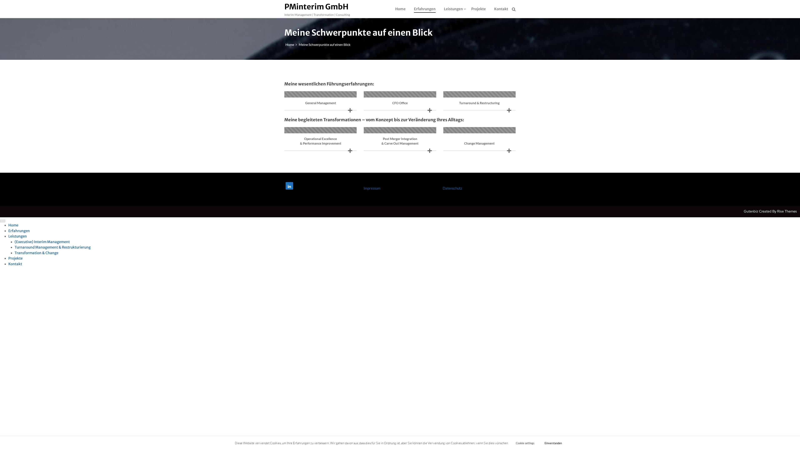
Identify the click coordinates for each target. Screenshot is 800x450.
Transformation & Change (36, 253)
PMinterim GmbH (316, 6)
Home (400, 9)
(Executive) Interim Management (42, 242)
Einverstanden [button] (553, 443)
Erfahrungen (425, 9)
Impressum (372, 188)
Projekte (478, 9)
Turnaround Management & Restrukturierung (53, 247)
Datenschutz (452, 188)
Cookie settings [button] (525, 443)
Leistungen (453, 9)
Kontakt (501, 9)
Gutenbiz (751, 211)
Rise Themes (787, 211)
